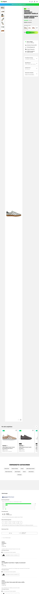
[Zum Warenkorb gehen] (34, 1)
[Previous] (34, 427)
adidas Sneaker (31, 471)
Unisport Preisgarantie (30, 49)
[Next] (36, 427)
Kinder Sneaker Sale (8, 471)
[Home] (4, 1)
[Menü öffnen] (37, 1)
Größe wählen (32, 32)
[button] (2, 11)
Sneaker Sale (7, 468)
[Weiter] (21, 420)
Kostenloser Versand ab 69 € (32, 45)
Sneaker (24, 471)
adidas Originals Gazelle (30, 468)
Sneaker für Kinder (15, 468)
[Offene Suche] (30, 2)
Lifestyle (22, 468)
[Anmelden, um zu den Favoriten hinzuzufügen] (24, 32)
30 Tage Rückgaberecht (31, 47)
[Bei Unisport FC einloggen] (32, 1)
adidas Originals (17, 471)
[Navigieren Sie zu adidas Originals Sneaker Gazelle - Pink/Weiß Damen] (30, 28)
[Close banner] (38, 4)
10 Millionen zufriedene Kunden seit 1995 (31, 52)
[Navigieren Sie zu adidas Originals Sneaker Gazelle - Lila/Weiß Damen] (33, 28)
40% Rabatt (19, 474)
